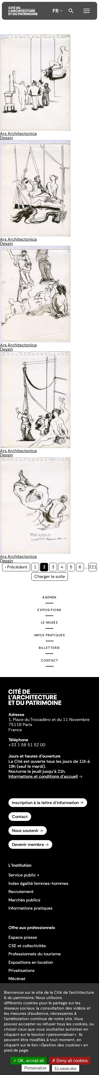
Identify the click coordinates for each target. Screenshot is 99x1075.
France (15, 730)
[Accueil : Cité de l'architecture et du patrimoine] (22, 11)
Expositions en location (30, 962)
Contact (49, 660)
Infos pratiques (49, 635)
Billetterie (49, 648)
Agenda (49, 597)
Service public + (24, 875)
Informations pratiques (30, 908)
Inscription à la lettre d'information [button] (45, 802)
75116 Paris (20, 724)
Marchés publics (24, 900)
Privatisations (21, 970)
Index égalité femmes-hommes (38, 883)
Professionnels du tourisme (34, 954)
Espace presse (22, 937)
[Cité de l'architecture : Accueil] (34, 705)
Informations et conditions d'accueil (43, 776)
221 (93, 567)
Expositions (49, 610)
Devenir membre (28, 844)
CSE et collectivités (27, 945)
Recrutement (21, 891)
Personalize (35, 1068)
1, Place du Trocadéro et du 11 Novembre (48, 719)
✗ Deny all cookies (70, 1060)
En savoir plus (66, 1068)
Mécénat (16, 978)
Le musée (49, 622)
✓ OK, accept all (28, 1060)
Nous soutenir (25, 830)
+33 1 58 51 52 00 (26, 745)
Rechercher (71, 10)
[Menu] (87, 10)
